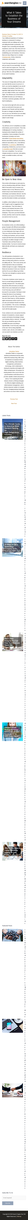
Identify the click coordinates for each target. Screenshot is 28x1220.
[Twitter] (6, 338)
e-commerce (12, 145)
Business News (6, 34)
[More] (15, 338)
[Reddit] (9, 338)
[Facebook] (3, 338)
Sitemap (19, 1216)
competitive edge (8, 149)
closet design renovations (16, 138)
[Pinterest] (12, 338)
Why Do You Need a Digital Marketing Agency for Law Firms (25, 883)
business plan (6, 57)
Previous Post (14, 399)
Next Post (14, 403)
